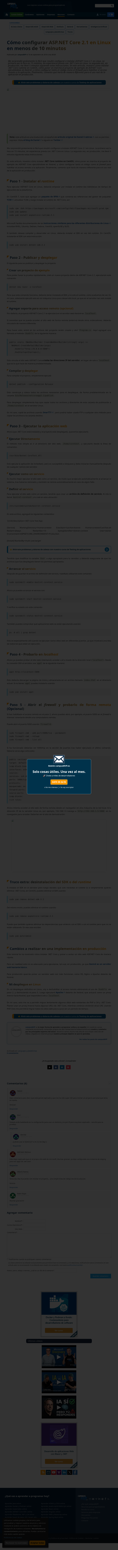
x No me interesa (51, 787)
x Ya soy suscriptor (66, 787)
